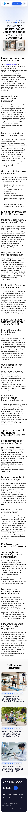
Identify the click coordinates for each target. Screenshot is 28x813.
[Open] (24, 3)
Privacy (11, 808)
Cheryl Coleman (21, 22)
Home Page (7, 794)
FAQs (21, 794)
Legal (20, 808)
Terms (16, 808)
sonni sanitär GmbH (10, 64)
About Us (5, 808)
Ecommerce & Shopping (13, 20)
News (15, 794)
